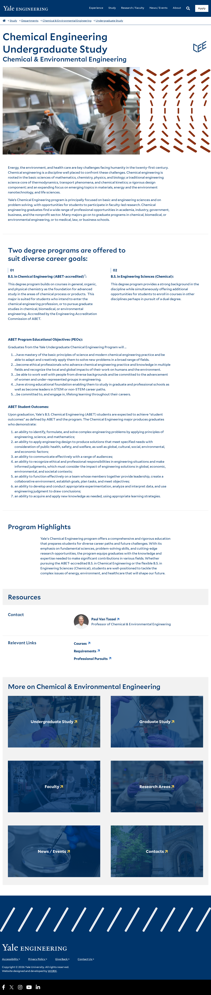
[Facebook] (3, 987)
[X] (11, 987)
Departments (29, 20)
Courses (80, 644)
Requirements (85, 651)
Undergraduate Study (109, 20)
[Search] (188, 8)
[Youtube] (29, 987)
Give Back (62, 959)
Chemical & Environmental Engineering (67, 20)
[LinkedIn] (38, 987)
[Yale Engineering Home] (27, 8)
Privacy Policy (37, 959)
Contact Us (86, 959)
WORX (52, 971)
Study (13, 20)
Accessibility (11, 959)
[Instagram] (20, 987)
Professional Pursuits (91, 659)
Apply (202, 8)
